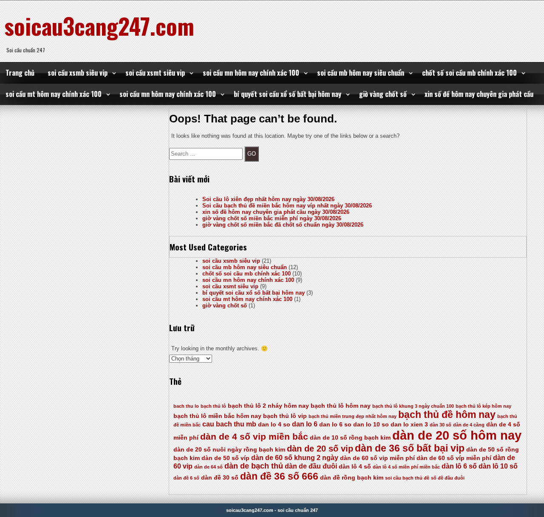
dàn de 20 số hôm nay (456, 435)
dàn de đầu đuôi (311, 466)
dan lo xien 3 (409, 424)
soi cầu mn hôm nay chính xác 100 (251, 73)
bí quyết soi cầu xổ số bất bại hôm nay (287, 94)
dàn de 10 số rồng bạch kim (350, 438)
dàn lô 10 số (498, 466)
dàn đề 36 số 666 (279, 476)
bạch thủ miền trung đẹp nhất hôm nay (353, 416)
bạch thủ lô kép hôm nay (483, 406)
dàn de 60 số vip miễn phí (377, 458)
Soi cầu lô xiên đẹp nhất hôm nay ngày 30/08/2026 (268, 199)
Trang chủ (20, 73)
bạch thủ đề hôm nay (447, 414)
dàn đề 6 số (186, 477)
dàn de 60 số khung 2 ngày (294, 457)
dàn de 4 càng (468, 424)
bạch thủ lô (213, 406)
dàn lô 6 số (459, 466)
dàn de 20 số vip (320, 448)
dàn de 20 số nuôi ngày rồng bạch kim (229, 449)
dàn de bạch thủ (253, 466)
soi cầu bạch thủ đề (407, 477)
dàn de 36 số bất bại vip (410, 448)
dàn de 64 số (208, 466)
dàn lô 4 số (355, 466)
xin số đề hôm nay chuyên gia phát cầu (479, 94)
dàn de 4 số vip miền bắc (254, 437)
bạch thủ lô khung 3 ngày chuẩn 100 (413, 406)
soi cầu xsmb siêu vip (78, 73)
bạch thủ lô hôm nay (341, 406)
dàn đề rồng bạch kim (351, 477)
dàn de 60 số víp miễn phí (453, 458)
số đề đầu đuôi (448, 477)
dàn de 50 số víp (225, 458)
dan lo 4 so (274, 424)
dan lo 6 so (335, 424)
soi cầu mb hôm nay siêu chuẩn (360, 73)
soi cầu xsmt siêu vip (155, 73)
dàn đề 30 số (219, 477)
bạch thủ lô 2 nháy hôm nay (268, 406)
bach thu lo (186, 406)
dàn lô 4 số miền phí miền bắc (406, 466)
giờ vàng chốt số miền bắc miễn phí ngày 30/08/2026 (271, 218)
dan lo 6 (304, 424)
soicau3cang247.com (99, 25)
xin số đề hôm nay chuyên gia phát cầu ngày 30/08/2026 (275, 212)
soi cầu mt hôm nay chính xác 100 (54, 94)
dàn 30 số (440, 424)
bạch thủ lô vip (285, 416)
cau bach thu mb (229, 424)
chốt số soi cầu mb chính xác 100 (469, 73)
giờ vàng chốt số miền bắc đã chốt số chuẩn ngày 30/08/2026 (282, 225)
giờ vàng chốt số (383, 94)
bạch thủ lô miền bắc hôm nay (217, 416)
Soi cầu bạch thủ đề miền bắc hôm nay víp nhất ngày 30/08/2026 (287, 205)
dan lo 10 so (371, 424)
